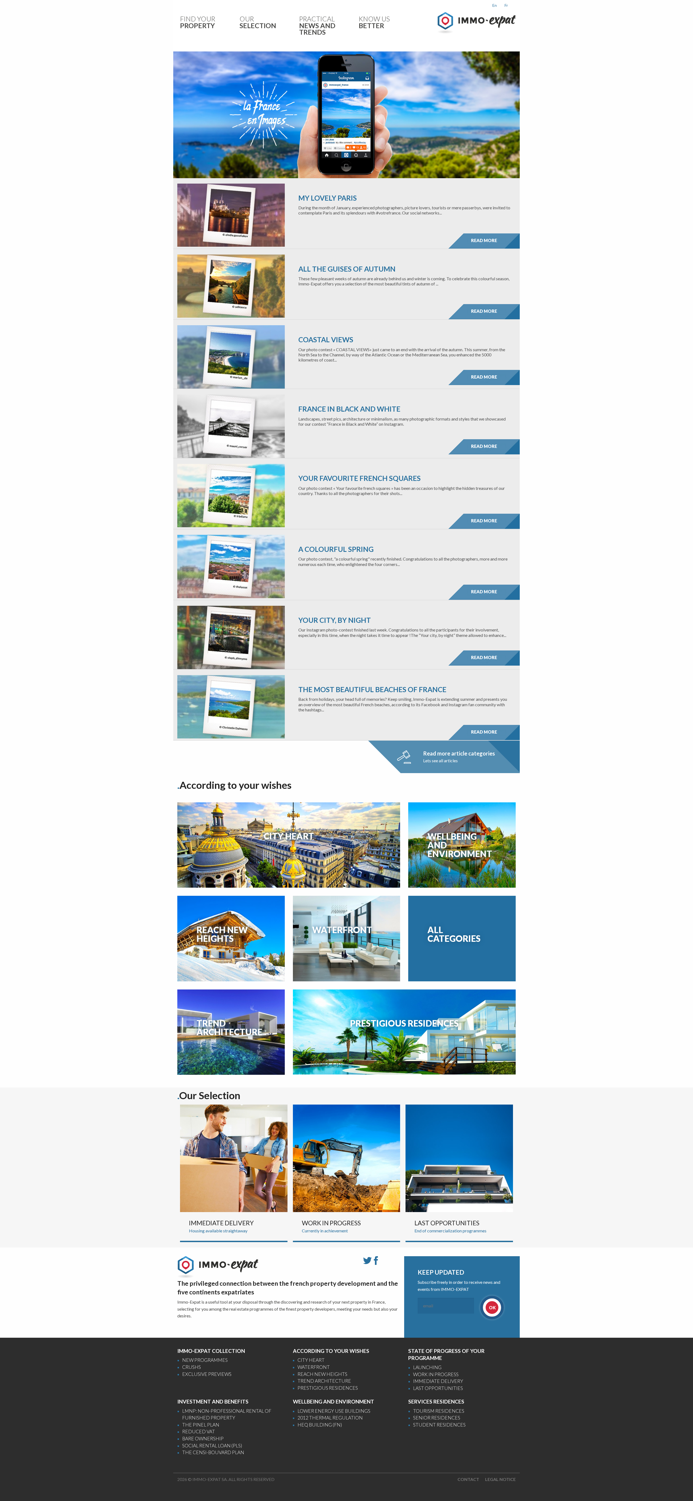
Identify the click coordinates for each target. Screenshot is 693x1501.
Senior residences (436, 1418)
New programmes (205, 1360)
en (494, 5)
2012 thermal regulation (330, 1418)
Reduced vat (198, 1431)
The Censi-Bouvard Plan (213, 1452)
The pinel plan (200, 1425)
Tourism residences (438, 1411)
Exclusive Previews (206, 1374)
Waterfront (314, 1367)
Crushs (191, 1367)
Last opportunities (438, 1388)
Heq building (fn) (320, 1425)
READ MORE (484, 240)
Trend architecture (324, 1381)
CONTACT (468, 1479)
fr (506, 5)
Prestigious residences (328, 1388)
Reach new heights (322, 1374)
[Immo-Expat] (476, 22)
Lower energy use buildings (334, 1411)
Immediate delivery (438, 1381)
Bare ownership (203, 1438)
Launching (427, 1367)
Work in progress (436, 1374)
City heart (311, 1360)
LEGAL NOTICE (500, 1479)
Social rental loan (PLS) (212, 1445)
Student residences (439, 1425)
